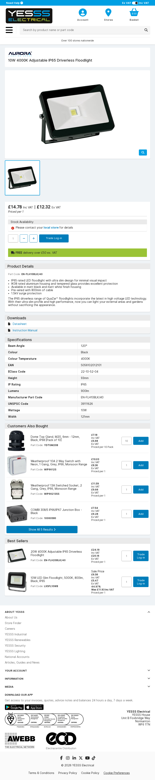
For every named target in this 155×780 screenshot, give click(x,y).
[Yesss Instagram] (68, 758)
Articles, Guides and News (22, 662)
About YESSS (14, 611)
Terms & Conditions (41, 773)
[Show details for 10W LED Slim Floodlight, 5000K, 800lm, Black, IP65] (16, 581)
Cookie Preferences (117, 773)
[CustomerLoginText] (82, 11)
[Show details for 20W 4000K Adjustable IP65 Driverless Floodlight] (16, 555)
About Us (11, 617)
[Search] (146, 30)
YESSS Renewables (17, 640)
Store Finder (13, 623)
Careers (10, 628)
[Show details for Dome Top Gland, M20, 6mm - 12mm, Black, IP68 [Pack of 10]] (16, 440)
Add (140, 440)
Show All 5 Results (41, 529)
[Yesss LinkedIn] (74, 758)
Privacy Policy (67, 773)
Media (9, 686)
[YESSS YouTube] (87, 758)
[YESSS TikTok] (93, 758)
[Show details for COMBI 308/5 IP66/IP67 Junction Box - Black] (16, 513)
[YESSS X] (81, 758)
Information (14, 678)
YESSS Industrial (16, 634)
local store (51, 227)
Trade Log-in (54, 238)
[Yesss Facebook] (62, 758)
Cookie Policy (90, 773)
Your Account (16, 670)
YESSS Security (15, 645)
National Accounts (17, 656)
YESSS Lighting (15, 651)
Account (82, 19)
